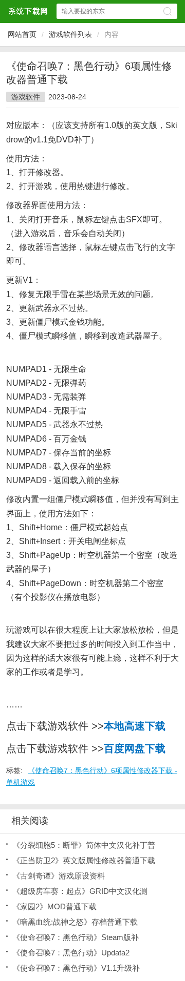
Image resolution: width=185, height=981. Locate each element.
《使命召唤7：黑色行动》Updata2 (71, 952)
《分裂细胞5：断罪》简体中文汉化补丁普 (83, 845)
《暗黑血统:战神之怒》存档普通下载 (75, 921)
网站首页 (22, 34)
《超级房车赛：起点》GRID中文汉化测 (79, 891)
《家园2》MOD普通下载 (54, 906)
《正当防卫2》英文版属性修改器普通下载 (83, 860)
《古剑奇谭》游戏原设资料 (58, 875)
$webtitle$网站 (28, 11)
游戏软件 (25, 97)
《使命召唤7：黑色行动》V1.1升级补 (76, 968)
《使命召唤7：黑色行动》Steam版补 (75, 937)
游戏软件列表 (70, 34)
